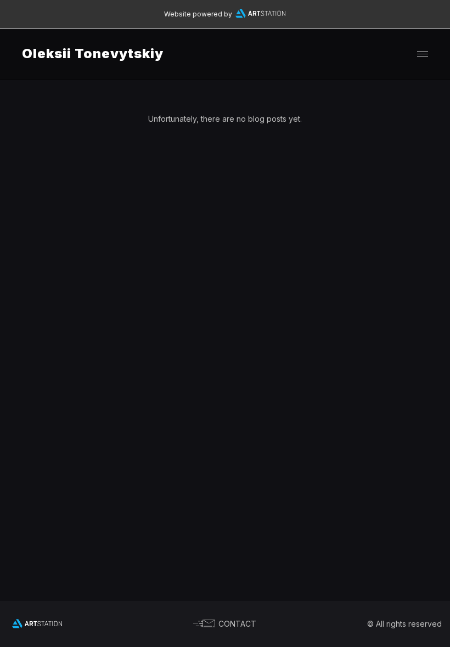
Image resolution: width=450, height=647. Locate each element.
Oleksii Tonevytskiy (93, 53)
